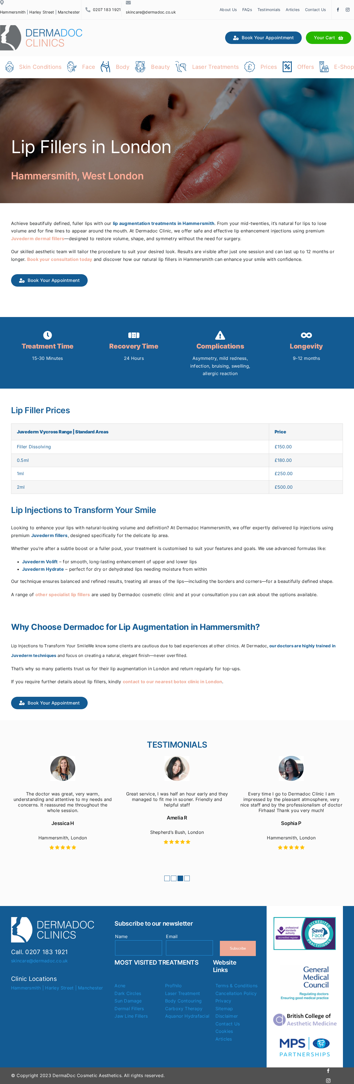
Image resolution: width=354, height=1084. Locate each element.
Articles (223, 1039)
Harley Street (41, 12)
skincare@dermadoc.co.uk (151, 12)
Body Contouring (183, 1001)
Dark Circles (127, 993)
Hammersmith (13, 12)
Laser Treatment (182, 993)
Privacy (223, 1001)
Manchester (69, 12)
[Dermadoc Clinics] (41, 27)
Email (172, 936)
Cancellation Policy (236, 993)
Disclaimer (226, 1016)
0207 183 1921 (107, 9)
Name (121, 936)
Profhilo (173, 985)
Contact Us (227, 1024)
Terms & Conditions (236, 985)
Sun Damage (128, 1001)
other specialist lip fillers (62, 594)
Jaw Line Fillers (131, 1016)
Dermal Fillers (129, 1008)
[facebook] (338, 10)
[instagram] (348, 10)
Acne (119, 985)
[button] (167, 878)
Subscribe (238, 948)
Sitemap (224, 1008)
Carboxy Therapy (184, 1008)
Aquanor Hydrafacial (187, 1016)
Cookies (224, 1031)
